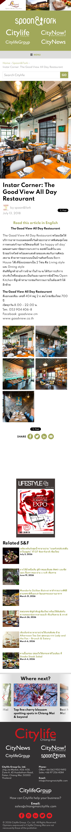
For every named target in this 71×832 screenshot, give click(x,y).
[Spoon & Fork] (35, 21)
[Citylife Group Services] (17, 42)
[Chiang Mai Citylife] (17, 33)
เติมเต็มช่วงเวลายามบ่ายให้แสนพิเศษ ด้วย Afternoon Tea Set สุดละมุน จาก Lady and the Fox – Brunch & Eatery (43, 635)
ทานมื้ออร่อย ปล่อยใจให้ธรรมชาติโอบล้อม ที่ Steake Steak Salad (41, 655)
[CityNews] (53, 42)
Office (52, 769)
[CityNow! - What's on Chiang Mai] (53, 33)
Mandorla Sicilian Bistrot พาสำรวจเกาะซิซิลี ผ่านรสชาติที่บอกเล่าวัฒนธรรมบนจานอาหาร (43, 592)
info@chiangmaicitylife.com (53, 780)
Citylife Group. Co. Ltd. (24, 822)
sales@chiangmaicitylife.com (35, 805)
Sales (51, 772)
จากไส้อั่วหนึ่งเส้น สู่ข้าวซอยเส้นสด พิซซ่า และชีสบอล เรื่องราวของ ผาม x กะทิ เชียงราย (43, 571)
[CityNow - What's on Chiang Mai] (53, 748)
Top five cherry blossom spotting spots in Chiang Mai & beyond (35, 701)
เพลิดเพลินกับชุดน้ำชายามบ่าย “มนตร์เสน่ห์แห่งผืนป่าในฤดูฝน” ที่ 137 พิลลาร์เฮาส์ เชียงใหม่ (44, 550)
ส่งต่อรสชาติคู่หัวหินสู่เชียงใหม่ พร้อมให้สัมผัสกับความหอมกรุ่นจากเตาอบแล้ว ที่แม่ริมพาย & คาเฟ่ (43, 613)
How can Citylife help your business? (35, 798)
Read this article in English (35, 222)
